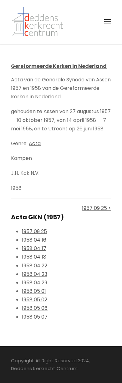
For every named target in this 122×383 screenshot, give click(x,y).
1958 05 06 (35, 308)
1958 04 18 (34, 256)
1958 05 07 (35, 316)
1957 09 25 (34, 231)
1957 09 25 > (96, 208)
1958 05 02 (34, 299)
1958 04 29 (34, 282)
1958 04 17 (34, 248)
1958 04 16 (34, 239)
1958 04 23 (34, 274)
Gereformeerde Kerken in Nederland (59, 66)
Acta (35, 143)
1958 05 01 (34, 291)
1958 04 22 (34, 265)
